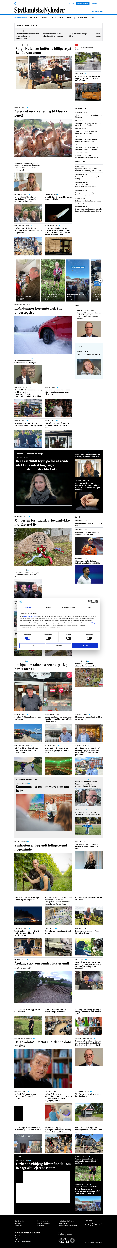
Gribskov (17, 107)
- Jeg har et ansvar (40, 666)
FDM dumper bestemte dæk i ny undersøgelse (38, 310)
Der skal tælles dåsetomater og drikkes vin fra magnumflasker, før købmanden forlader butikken (28, 393)
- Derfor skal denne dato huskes (42, 1043)
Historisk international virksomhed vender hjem (25, 361)
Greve (18, 31)
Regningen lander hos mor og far (89, 355)
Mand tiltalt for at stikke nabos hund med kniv (58, 198)
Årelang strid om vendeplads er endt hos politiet (41, 965)
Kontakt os (40, 1225)
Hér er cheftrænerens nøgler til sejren (58, 392)
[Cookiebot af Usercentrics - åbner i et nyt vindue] (90, 601)
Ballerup (17, 1007)
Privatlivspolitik (63, 1223)
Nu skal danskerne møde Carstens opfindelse (26, 199)
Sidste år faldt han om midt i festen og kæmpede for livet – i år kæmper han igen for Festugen (88, 965)
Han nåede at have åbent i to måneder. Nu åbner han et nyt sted (58, 425)
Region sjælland (19, 304)
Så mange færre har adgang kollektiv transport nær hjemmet (88, 78)
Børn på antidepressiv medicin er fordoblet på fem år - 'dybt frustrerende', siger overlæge (87, 486)
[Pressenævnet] (66, 1239)
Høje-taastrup (19, 225)
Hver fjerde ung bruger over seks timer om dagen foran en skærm (88, 210)
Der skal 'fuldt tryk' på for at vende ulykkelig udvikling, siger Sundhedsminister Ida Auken (42, 465)
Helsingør (48, 745)
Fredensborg (18, 194)
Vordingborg (18, 928)
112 (56, 225)
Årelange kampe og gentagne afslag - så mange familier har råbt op (88, 1011)
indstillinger (92, 623)
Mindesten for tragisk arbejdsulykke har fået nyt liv (87, 156)
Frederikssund (49, 714)
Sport (92, 17)
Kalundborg (79, 153)
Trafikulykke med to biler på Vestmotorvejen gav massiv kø (87, 148)
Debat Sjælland (89, 310)
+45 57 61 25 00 (25, 1242)
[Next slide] (100, 280)
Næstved (78, 128)
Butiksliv (25, 387)
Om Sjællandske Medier (66, 1221)
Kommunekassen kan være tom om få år (42, 788)
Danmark (79, 351)
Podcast (26, 457)
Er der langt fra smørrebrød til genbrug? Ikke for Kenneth (27, 1128)
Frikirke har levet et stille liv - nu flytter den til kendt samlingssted (27, 933)
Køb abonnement (82, 3)
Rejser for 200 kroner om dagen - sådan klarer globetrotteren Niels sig (86, 783)
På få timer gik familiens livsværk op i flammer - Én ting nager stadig (28, 230)
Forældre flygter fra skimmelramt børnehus (86, 664)
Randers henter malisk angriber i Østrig (88, 178)
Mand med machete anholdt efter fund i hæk (80, 35)
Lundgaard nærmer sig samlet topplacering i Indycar (87, 194)
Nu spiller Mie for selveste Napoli (88, 813)
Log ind (94, 3)
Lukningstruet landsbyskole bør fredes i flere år (88, 1129)
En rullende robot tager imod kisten (58, 932)
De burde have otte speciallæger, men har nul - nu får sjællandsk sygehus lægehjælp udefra (58, 1097)
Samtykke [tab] (27, 607)
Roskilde (17, 161)
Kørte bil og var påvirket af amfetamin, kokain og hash (27, 35)
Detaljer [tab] (48, 607)
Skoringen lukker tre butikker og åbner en (88, 116)
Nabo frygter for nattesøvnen (27, 1010)
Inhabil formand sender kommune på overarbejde (56, 1010)
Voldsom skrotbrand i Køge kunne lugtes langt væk (86, 140)
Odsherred (17, 387)
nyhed (81, 120)
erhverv (84, 112)
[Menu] (101, 3)
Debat (69, 17)
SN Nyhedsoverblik (20, 17)
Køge (76, 73)
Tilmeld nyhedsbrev (43, 1223)
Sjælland (46, 31)
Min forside (33, 17)
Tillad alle (85, 645)
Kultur (24, 570)
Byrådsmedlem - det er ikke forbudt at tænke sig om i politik (88, 170)
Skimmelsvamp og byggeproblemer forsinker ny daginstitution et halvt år (58, 1129)
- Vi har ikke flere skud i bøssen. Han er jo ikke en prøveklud (27, 166)
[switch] (48, 638)
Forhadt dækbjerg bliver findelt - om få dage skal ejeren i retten (27, 1096)
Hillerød (47, 387)
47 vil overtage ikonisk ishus (88, 1095)
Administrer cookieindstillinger (68, 1225)
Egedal (77, 166)
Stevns (77, 198)
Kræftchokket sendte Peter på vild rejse (88, 898)
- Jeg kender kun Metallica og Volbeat (26, 574)
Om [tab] (89, 607)
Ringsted (18, 45)
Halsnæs (17, 959)
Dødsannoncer (82, 17)
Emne (52, 17)
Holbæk (16, 841)
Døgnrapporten (26, 31)
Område (43, 17)
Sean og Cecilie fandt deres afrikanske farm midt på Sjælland (86, 1161)
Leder (86, 351)
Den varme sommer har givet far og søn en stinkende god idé (28, 424)
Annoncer (18, 1225)
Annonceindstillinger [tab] (69, 607)
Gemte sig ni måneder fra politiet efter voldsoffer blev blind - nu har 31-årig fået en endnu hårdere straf (57, 231)
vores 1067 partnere (30, 616)
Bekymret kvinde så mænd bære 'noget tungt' (88, 202)
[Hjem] (15, 3)
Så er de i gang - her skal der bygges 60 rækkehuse (86, 132)
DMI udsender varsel (86, 48)
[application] (28, 280)
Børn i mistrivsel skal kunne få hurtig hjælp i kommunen (87, 455)
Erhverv (61, 17)
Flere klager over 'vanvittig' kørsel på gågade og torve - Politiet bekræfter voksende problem (87, 751)
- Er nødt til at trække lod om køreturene (26, 750)
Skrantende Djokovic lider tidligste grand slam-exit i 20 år (87, 562)
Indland (85, 182)
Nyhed (25, 45)
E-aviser (71, 3)
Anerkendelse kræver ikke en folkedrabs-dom (87, 846)
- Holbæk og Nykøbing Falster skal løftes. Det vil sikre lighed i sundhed (89, 316)
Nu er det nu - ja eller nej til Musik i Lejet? (40, 113)
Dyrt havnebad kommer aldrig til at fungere (58, 719)
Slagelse (47, 194)
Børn (23, 161)
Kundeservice (19, 1221)
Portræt (84, 1156)
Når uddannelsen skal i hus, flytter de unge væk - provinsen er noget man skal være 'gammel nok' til (87, 1190)
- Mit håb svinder (87, 932)
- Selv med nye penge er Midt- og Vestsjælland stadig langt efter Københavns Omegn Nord (58, 900)
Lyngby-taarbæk (19, 358)
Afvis (32, 645)
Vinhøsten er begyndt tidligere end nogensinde (40, 847)
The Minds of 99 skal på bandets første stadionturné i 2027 (87, 186)
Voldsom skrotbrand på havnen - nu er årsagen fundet (88, 124)
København (78, 174)
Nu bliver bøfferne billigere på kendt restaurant (43, 50)
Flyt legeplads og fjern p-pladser (27, 718)
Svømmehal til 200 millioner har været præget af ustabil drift (57, 750)
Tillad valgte (58, 645)
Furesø (47, 420)
